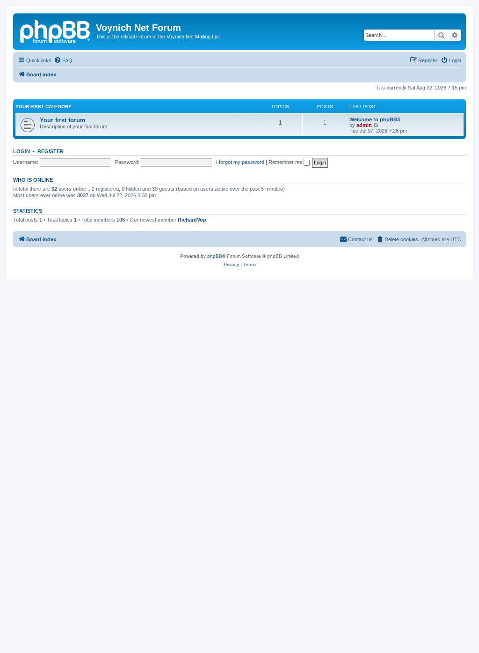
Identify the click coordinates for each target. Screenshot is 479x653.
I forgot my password (240, 162)
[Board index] (55, 30)
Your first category (43, 106)
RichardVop (192, 220)
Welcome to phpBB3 (374, 119)
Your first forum (63, 120)
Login (21, 151)
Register (50, 151)
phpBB (214, 256)
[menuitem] (63, 60)
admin (364, 125)
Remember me (286, 162)
